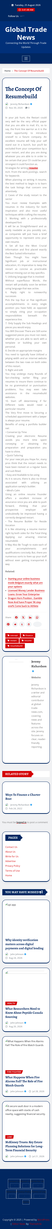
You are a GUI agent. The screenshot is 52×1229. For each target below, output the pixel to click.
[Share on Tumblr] (22, 624)
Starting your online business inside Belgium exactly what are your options (25, 582)
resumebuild (16, 645)
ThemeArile (35, 1223)
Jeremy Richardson (19, 104)
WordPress (43, 1219)
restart (13, 640)
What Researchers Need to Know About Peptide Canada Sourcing (24, 1013)
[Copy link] (37, 624)
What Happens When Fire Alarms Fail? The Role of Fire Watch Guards (24, 1081)
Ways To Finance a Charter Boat (22, 797)
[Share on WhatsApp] (37, 617)
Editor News (18, 1223)
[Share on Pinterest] (8, 624)
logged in (21, 822)
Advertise (10, 861)
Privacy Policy (12, 865)
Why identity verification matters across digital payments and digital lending (24, 944)
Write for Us (11, 856)
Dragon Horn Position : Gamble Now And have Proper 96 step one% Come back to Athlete (25, 602)
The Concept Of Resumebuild (29, 70)
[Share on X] (23, 617)
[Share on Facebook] (16, 617)
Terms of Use (12, 870)
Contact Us (11, 847)
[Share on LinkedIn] (30, 617)
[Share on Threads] (29, 624)
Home (7, 70)
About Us (10, 851)
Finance (29, 635)
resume (28, 640)
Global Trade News (26, 33)
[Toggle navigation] (26, 58)
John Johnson (17, 954)
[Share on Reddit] (15, 624)
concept (14, 635)
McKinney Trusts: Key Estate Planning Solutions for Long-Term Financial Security (24, 1146)
